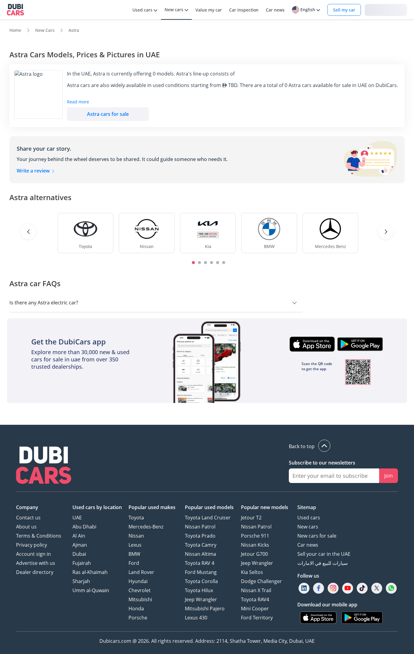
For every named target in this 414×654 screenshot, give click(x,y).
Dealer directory (34, 572)
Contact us (28, 517)
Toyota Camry (200, 545)
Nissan (136, 535)
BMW (134, 554)
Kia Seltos (252, 572)
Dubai (79, 554)
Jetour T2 (251, 517)
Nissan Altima (200, 554)
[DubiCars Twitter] (376, 588)
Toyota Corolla (201, 581)
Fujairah (81, 563)
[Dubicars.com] (43, 466)
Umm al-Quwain (90, 590)
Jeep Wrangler (201, 599)
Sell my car (344, 10)
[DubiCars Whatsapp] (391, 588)
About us (26, 526)
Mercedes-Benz (146, 526)
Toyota (136, 517)
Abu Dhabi (84, 526)
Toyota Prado (200, 535)
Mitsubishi (140, 599)
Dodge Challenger (261, 581)
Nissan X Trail (256, 590)
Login (385, 9)
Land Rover (141, 572)
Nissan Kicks (255, 545)
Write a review (34, 170)
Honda (136, 608)
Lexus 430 (196, 617)
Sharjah (81, 581)
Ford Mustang (201, 572)
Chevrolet (140, 590)
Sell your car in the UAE (323, 554)
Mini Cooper (255, 608)
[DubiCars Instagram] (333, 588)
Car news (307, 545)
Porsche (138, 617)
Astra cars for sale (108, 114)
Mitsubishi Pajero (205, 608)
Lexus (135, 545)
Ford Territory (257, 617)
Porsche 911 (255, 535)
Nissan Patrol (200, 526)
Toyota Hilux (199, 590)
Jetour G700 (254, 554)
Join (388, 475)
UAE (77, 517)
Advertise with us (35, 563)
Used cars (308, 517)
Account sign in (33, 554)
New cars (307, 526)
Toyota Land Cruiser (208, 517)
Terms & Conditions (38, 535)
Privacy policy (31, 545)
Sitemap (306, 507)
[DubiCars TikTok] (362, 588)
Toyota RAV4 (255, 599)
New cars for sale (316, 535)
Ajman (79, 545)
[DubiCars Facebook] (318, 588)
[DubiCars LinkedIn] (304, 588)
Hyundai (138, 581)
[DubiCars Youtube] (348, 588)
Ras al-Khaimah (90, 572)
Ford (134, 563)
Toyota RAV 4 (199, 563)
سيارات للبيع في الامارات (322, 563)
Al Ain (78, 535)
